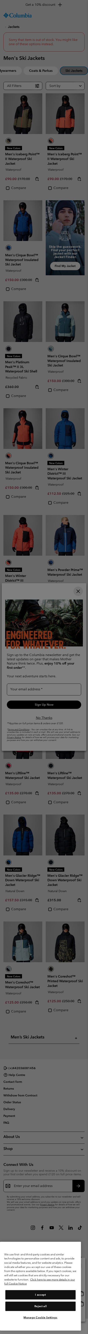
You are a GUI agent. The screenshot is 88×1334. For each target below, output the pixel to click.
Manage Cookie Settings (40, 1317)
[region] (40, 1286)
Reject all (40, 1306)
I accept (40, 1295)
